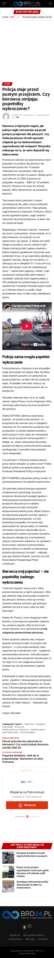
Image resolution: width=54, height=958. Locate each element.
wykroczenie (38, 730)
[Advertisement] (27, 50)
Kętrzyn (30, 724)
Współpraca (15, 939)
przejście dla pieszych (16, 730)
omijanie (8, 727)
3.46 (5, 17)
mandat (41, 724)
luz (17, 117)
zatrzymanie (28, 733)
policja (20, 727)
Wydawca (43, 939)
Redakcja (15, 935)
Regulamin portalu (33, 935)
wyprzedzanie (11, 733)
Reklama (30, 939)
